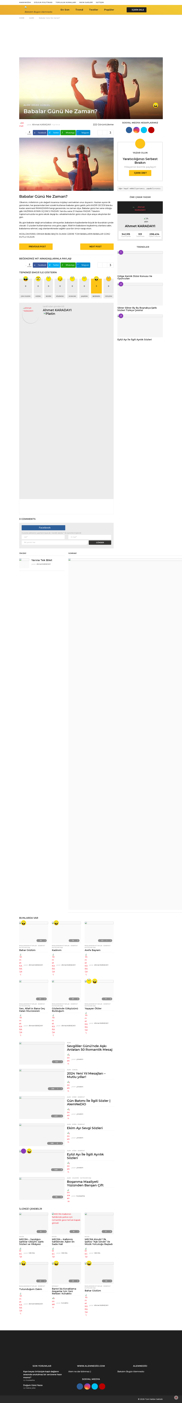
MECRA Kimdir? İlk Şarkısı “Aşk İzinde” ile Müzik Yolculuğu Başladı (99, 1242)
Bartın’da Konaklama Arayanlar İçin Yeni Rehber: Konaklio (64, 1291)
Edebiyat (41, 945)
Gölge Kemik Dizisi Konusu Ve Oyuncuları (134, 277)
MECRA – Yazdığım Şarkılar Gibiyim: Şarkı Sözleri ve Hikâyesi (31, 1242)
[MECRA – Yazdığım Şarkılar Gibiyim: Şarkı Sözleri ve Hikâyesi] (33, 1223)
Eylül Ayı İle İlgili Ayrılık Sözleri (85, 1156)
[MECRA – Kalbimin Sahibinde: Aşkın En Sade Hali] (66, 1223)
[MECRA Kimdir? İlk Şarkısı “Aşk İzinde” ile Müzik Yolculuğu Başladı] (99, 1223)
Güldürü (75, 1178)
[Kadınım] (66, 932)
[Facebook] (129, 130)
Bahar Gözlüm (27, 950)
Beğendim (96, 296)
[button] (106, 2)
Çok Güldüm (25, 296)
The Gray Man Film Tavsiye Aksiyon (81, 1358)
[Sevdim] (89, 981)
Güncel (45, 105)
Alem (27, 105)
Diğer (35, 105)
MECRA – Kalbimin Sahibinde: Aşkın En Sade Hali (63, 1242)
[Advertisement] (91, 37)
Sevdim (48, 296)
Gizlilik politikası (43, 2)
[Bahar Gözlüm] (33, 932)
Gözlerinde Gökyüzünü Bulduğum (65, 1009)
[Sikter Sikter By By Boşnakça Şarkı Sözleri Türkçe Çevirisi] (140, 294)
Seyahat (55, 1286)
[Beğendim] (155, 105)
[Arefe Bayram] (99, 932)
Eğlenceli (60, 296)
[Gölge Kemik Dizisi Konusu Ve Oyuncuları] (140, 262)
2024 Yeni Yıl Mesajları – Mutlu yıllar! (86, 1075)
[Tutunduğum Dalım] (33, 1273)
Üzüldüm (108, 296)
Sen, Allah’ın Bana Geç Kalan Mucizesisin (32, 1009)
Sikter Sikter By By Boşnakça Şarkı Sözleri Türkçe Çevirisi (137, 309)
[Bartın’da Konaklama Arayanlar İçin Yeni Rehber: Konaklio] (66, 1273)
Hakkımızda (25, 2)
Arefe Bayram (93, 950)
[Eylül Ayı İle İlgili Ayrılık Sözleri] (42, 1161)
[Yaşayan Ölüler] (99, 991)
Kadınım (57, 950)
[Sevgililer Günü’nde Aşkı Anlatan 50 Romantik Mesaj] (42, 1053)
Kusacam (72, 296)
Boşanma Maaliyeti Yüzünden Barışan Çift (85, 1183)
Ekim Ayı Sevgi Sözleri (85, 1128)
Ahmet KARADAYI (140, 226)
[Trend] (23, 1151)
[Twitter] (144, 130)
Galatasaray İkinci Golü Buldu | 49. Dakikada (56, 1352)
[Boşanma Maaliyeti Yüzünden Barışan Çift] (42, 1188)
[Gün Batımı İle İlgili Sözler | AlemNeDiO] (42, 1107)
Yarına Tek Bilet (41, 560)
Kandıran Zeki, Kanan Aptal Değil (31, 1353)
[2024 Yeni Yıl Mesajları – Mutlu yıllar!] (42, 1080)
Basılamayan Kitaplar (28, 945)
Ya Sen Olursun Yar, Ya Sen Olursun (131, 1355)
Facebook (45, 527)
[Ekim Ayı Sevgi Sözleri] (42, 1135)
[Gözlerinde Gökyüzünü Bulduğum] (66, 991)
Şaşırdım (84, 296)
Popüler (109, 9)
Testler (93, 9)
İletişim (100, 2)
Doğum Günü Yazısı (33, 1385)
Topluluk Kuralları (66, 2)
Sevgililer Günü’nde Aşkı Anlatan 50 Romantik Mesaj (89, 1048)
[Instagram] (136, 130)
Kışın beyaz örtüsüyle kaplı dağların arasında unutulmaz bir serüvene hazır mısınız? (42, 1374)
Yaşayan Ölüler (93, 1008)
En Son (65, 9)
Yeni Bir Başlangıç (106, 1357)
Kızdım (38, 296)
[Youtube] (151, 130)
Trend (79, 9)
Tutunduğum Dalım (30, 1289)
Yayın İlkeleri (86, 2)
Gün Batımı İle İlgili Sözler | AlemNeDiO (88, 1102)
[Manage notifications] (176, 1398)
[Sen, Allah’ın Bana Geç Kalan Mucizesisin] (33, 991)
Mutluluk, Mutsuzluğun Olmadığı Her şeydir (155, 1355)
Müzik (21, 1236)
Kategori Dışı (24, 947)
